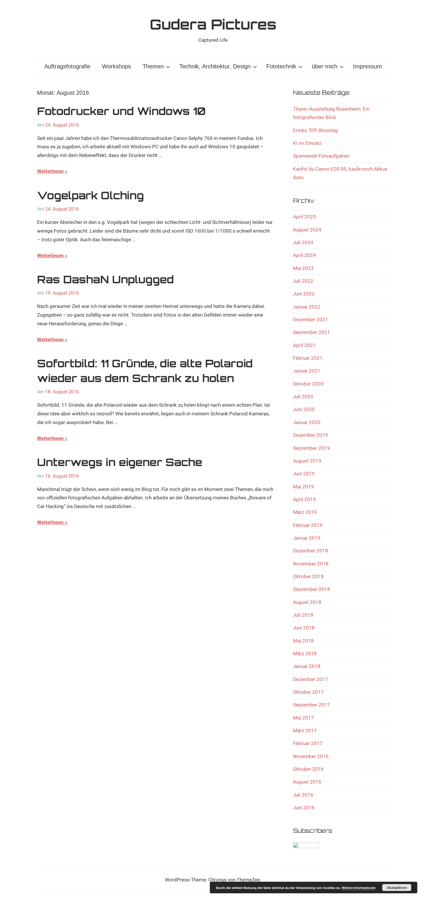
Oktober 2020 (308, 384)
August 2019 (307, 461)
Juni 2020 (304, 409)
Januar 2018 (307, 666)
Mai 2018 (303, 641)
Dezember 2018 (310, 551)
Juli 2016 (303, 795)
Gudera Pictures (213, 24)
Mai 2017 (303, 718)
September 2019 (311, 448)
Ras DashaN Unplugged (105, 279)
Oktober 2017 (308, 692)
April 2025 (304, 217)
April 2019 (304, 499)
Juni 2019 (304, 473)
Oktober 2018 (308, 576)
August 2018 (307, 602)
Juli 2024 (303, 242)
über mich (324, 66)
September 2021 (311, 332)
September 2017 (311, 705)
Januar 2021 (307, 371)
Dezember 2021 (310, 319)
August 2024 (307, 230)
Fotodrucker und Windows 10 (121, 111)
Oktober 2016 (308, 769)
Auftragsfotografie (67, 66)
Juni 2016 (304, 807)
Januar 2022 (307, 307)
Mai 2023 (303, 268)
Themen (153, 66)
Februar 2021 (308, 358)
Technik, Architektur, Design (215, 66)
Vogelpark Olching (90, 195)
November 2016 (311, 756)
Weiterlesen (50, 171)
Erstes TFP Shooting (315, 130)
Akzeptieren (397, 887)
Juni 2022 (304, 294)
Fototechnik (281, 66)
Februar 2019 (308, 525)
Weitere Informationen (359, 887)
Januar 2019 (307, 538)
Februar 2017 (308, 743)
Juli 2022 (303, 281)
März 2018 (305, 653)
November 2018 (311, 564)
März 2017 (305, 730)
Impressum (367, 66)
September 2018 (311, 589)
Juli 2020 (303, 396)
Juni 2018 (304, 628)
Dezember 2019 (310, 435)
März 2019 (305, 512)
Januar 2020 (307, 422)
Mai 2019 (303, 487)
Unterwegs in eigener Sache (119, 462)
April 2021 (304, 345)
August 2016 (307, 782)
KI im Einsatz (307, 143)
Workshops (116, 66)
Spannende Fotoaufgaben (321, 156)
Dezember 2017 (310, 679)
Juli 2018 (303, 615)
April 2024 (304, 255)
